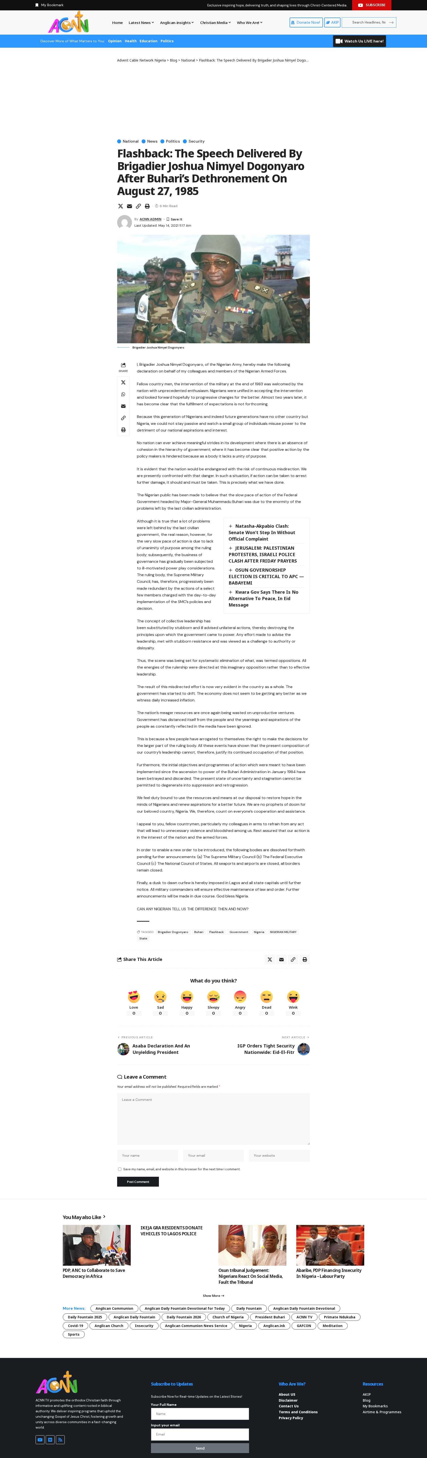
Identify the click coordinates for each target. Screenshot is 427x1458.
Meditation (332, 1325)
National (131, 141)
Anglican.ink (274, 1325)
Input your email (165, 1425)
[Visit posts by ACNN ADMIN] (124, 222)
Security (197, 141)
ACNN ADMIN (150, 219)
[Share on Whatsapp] (123, 394)
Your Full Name (164, 1404)
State (143, 938)
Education (148, 41)
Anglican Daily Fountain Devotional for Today (185, 1308)
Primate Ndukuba (339, 1317)
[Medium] (50, 1439)
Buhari (198, 932)
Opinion (115, 41)
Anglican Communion (114, 1308)
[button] (138, 206)
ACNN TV (304, 1317)
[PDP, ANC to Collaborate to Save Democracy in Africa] (97, 1245)
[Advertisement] (213, 99)
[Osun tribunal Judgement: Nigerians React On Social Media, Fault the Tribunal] (252, 1245)
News (152, 141)
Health (131, 41)
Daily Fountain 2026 (184, 1317)
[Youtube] (40, 1439)
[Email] (129, 206)
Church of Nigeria (228, 1317)
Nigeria (259, 932)
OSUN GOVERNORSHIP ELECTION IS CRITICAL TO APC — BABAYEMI (266, 576)
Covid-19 (75, 1325)
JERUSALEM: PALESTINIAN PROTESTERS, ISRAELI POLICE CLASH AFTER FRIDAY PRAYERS (263, 554)
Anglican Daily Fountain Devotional (304, 1308)
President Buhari (270, 1317)
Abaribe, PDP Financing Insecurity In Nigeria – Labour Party (329, 1273)
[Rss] (60, 1439)
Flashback (216, 932)
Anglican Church (109, 1325)
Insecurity (144, 1325)
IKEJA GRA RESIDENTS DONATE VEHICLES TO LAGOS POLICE (172, 1231)
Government (239, 932)
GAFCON (304, 1325)
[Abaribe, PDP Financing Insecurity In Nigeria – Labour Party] (330, 1245)
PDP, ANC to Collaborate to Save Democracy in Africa (94, 1273)
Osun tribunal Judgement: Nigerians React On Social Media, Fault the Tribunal (250, 1276)
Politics (167, 41)
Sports (74, 1334)
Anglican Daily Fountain (134, 1317)
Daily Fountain (249, 1308)
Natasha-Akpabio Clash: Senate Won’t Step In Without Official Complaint (262, 532)
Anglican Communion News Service (196, 1325)
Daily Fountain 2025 (85, 1317)
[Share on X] (120, 206)
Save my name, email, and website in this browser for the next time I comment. (181, 1169)
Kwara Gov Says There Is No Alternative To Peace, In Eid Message (264, 598)
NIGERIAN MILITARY (283, 932)
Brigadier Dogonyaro (173, 932)
